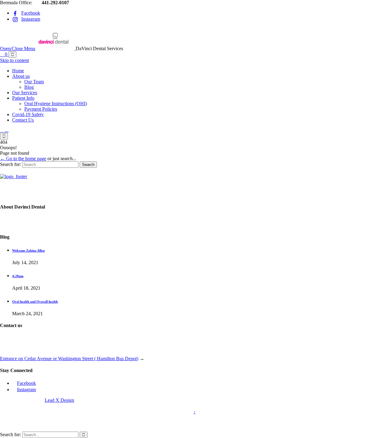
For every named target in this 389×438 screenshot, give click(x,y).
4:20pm (17, 276)
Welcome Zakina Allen (28, 250)
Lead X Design (59, 400)
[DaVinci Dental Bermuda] (56, 48)
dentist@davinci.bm (33, 348)
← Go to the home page (23, 158)
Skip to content (14, 60)
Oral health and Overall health (35, 301)
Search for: (10, 164)
